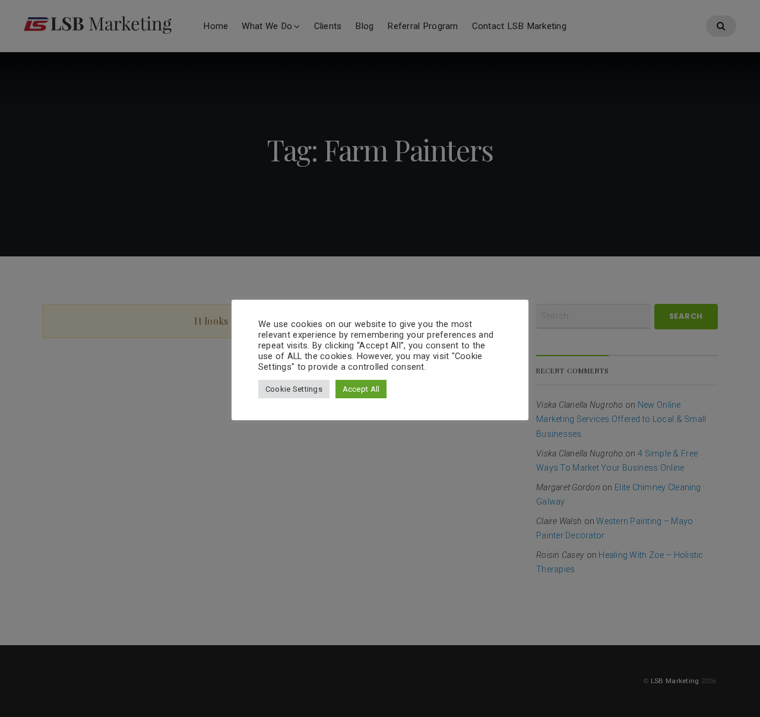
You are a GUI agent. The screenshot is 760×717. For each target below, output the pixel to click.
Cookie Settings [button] (293, 389)
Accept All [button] (361, 389)
